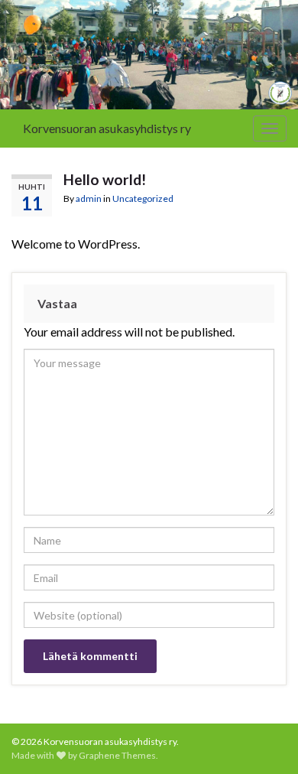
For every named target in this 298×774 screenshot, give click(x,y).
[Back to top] (264, 739)
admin (89, 198)
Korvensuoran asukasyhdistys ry (107, 128)
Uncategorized (142, 198)
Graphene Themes (117, 755)
